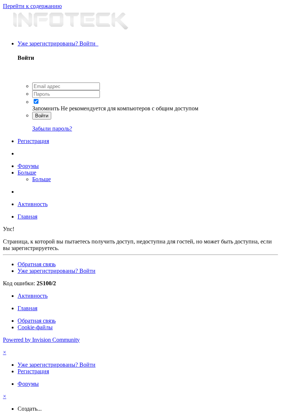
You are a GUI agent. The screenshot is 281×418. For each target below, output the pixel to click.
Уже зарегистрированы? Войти (58, 43)
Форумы (28, 166)
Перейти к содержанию (32, 6)
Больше (27, 172)
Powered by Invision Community (41, 340)
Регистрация (33, 141)
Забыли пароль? (52, 128)
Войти (41, 115)
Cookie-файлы (35, 327)
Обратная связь (37, 264)
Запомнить (45, 108)
